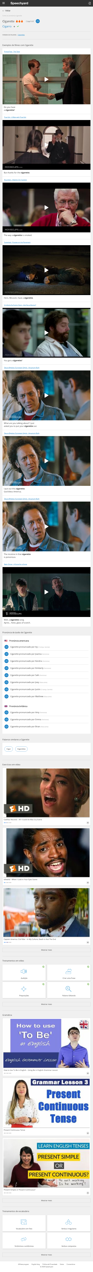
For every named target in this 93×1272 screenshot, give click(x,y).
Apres (6, 622)
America (17, 491)
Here (6, 298)
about (26, 423)
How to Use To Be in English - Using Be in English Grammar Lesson (31, 1070)
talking (20, 423)
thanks (11, 172)
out (35, 426)
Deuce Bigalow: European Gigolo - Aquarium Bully (21, 367)
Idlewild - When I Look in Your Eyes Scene (20, 879)
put (17, 426)
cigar (9, 749)
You (5, 360)
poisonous (11, 557)
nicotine (11, 554)
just (32, 423)
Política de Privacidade (50, 1264)
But (5, 172)
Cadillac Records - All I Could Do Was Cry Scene (23, 819)
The (5, 235)
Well (6, 619)
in (16, 554)
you (8, 107)
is (23, 235)
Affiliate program (23, 1264)
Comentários (71, 1264)
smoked (28, 235)
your (22, 426)
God (6, 491)
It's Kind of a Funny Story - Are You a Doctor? (20, 305)
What (6, 423)
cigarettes (21, 35)
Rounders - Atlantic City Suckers (15, 180)
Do (5, 107)
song (21, 619)
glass (19, 622)
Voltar (7, 11)
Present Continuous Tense (14, 1130)
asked (6, 426)
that (20, 554)
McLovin (13, 298)
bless (10, 491)
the (18, 172)
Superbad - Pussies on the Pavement (17, 242)
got (9, 360)
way (9, 235)
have (13, 107)
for (15, 172)
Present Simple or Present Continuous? (19, 1190)
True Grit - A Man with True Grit (15, 117)
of (22, 622)
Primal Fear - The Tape (12, 51)
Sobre (62, 1264)
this (14, 488)
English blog (36, 1264)
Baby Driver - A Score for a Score (15, 564)
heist (13, 622)
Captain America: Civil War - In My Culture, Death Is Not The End (30, 939)
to (15, 426)
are (10, 423)
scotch (27, 622)
